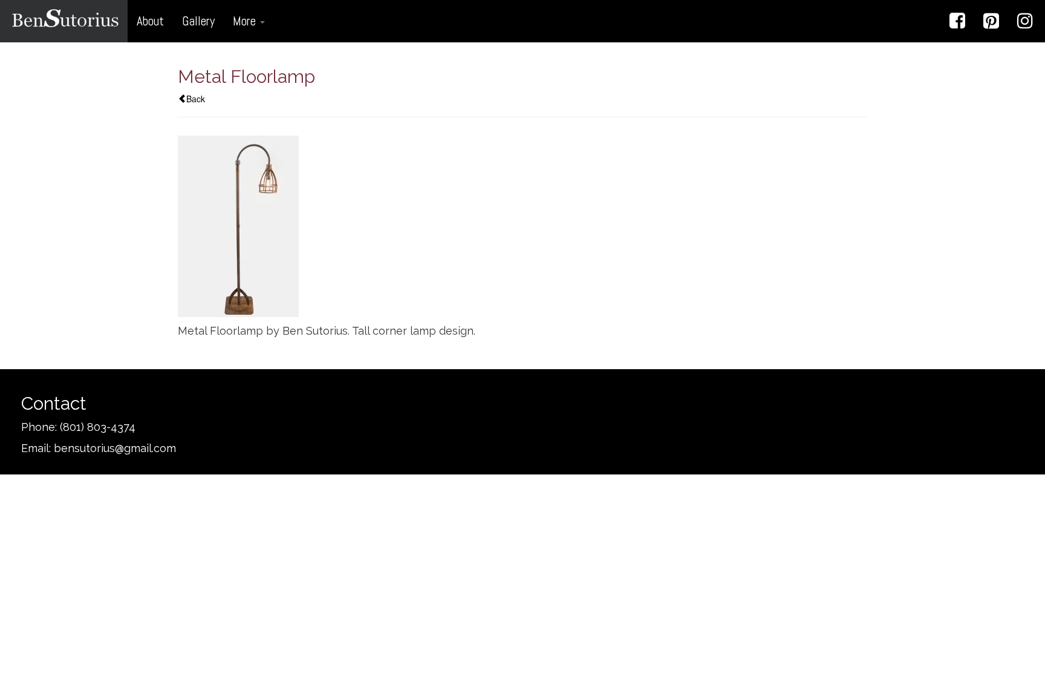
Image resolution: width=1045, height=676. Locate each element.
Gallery (198, 21)
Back (195, 99)
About (150, 21)
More (246, 21)
